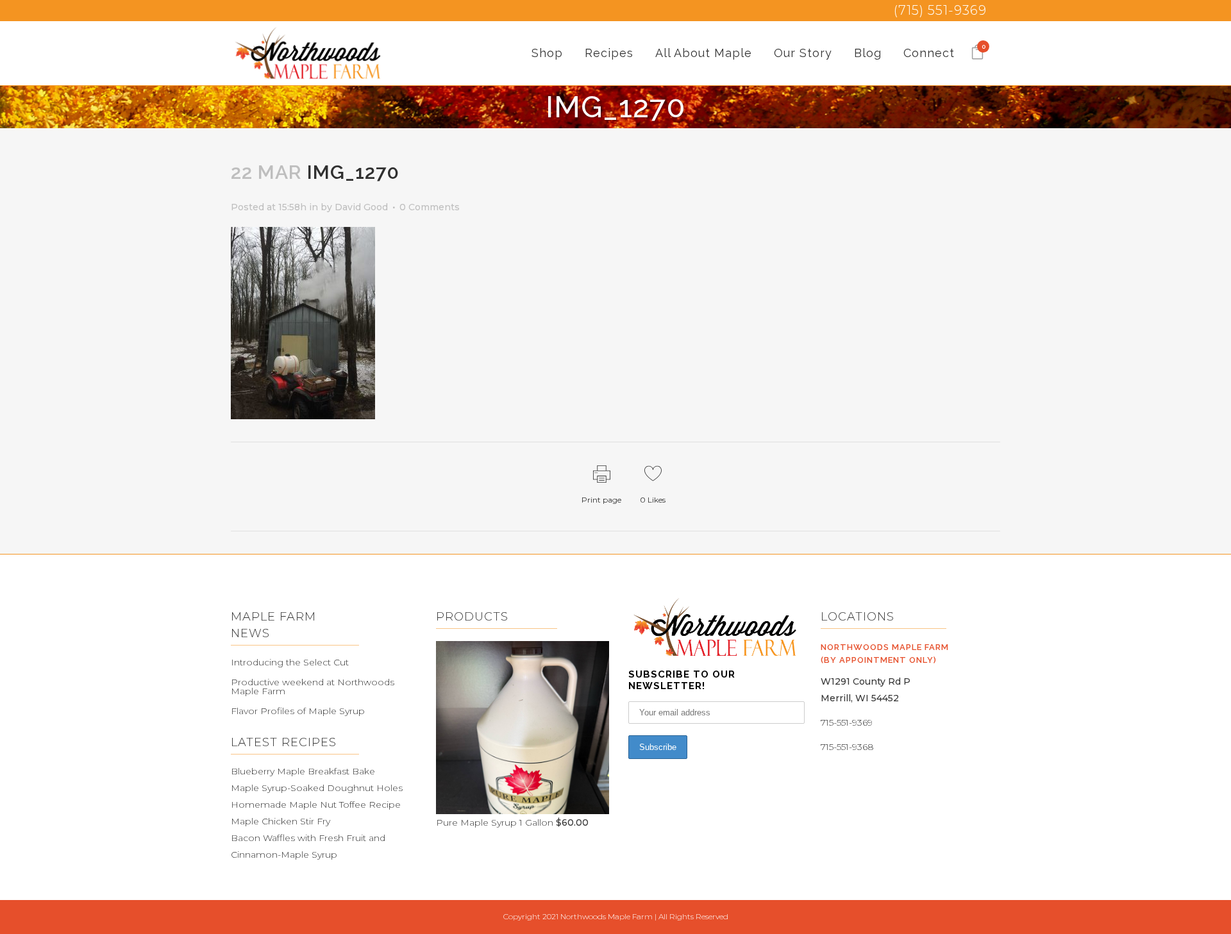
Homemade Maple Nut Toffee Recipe (316, 804)
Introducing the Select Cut (290, 662)
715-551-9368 (847, 747)
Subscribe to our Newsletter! (681, 680)
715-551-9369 (847, 722)
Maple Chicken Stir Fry (280, 821)
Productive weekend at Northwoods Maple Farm (312, 687)
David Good (361, 207)
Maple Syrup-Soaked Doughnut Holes (317, 788)
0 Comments (429, 207)
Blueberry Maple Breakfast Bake (303, 771)
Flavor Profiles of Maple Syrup (298, 710)
